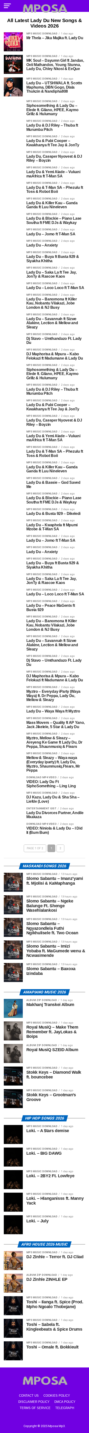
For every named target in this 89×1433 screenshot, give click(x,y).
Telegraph (64, 1408)
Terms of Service (35, 1408)
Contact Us (29, 1395)
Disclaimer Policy (34, 1402)
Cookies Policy (56, 1395)
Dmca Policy (64, 1402)
